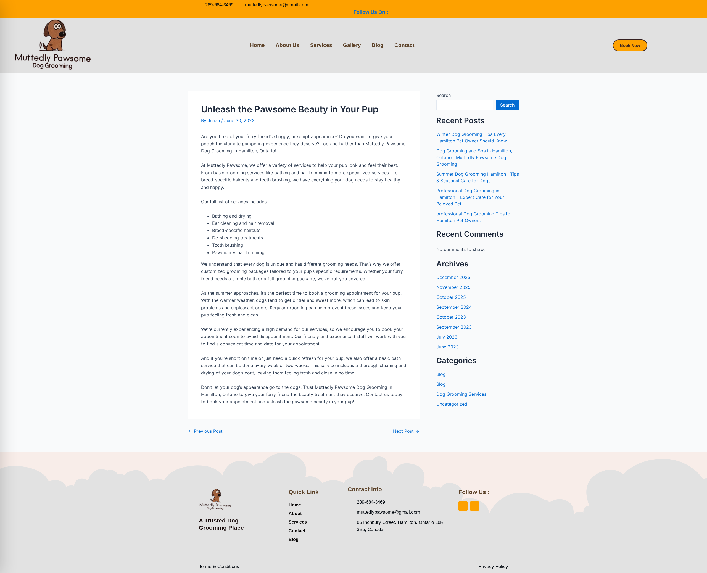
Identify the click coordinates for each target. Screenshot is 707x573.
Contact (404, 45)
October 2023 (451, 317)
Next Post (406, 431)
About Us (287, 45)
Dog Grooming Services (461, 394)
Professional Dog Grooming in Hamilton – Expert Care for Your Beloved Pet (470, 197)
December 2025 (453, 277)
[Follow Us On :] (356, 4)
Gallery (352, 45)
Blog (378, 45)
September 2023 (454, 327)
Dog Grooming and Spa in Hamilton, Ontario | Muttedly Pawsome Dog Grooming (474, 157)
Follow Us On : (371, 12)
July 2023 (446, 337)
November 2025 (453, 287)
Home (257, 45)
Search (443, 95)
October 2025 (451, 297)
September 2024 (454, 307)
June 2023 (447, 347)
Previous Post (205, 431)
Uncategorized (451, 404)
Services (321, 45)
